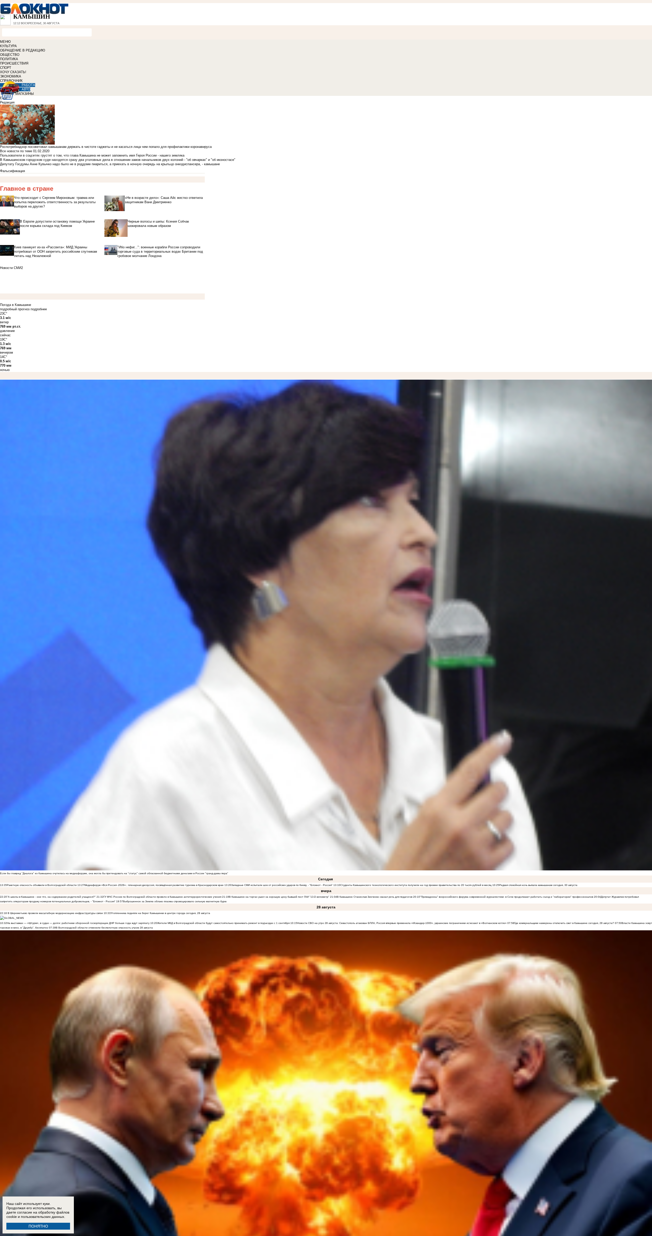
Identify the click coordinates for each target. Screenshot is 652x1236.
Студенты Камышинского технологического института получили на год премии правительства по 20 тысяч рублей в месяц (416, 885)
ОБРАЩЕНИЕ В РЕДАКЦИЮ (22, 50)
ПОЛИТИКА (9, 59)
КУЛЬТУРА (8, 46)
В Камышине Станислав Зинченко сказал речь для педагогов (374, 896)
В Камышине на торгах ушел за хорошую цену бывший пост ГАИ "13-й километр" (279, 896)
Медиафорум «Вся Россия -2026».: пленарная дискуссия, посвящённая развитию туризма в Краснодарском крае (154, 885)
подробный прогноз (15, 309)
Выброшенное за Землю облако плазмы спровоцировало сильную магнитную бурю (175, 901)
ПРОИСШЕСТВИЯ (14, 63)
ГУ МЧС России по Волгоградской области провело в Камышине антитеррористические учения (162, 896)
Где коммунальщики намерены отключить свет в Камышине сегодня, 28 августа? (564, 923)
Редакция (7, 102)
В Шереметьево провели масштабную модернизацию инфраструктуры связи (55, 913)
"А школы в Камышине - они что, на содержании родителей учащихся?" (51, 896)
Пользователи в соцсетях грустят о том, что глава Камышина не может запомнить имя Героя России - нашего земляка (92, 155)
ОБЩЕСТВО (9, 55)
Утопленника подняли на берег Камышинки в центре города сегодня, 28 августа (160, 913)
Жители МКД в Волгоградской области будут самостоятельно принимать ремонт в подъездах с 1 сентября (223, 923)
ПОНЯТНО (38, 1226)
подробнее (39, 309)
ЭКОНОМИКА (10, 76)
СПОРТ (5, 68)
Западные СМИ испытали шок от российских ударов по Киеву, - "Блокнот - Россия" (282, 885)
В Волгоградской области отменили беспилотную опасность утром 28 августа (104, 927)
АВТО (26, 89)
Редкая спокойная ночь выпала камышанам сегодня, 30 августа (538, 885)
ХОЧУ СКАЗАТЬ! (13, 72)
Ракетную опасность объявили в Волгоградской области (42, 885)
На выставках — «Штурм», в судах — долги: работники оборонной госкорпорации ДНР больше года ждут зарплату (78, 923)
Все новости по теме (16, 151)
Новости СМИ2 (11, 268)
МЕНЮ (5, 42)
